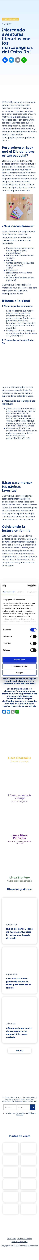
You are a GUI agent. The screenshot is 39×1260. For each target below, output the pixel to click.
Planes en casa (10, 19)
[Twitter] (11, 60)
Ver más (20, 1050)
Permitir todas (19, 660)
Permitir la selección (19, 666)
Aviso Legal (11, 1239)
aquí (20, 265)
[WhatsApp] (24, 60)
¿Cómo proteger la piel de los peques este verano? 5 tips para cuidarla (19, 1032)
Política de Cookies (24, 1239)
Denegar (19, 673)
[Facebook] (5, 60)
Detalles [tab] (21, 592)
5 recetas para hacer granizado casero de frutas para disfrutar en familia (18, 983)
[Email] (18, 60)
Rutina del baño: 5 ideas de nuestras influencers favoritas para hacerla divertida (19, 933)
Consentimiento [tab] (8, 592)
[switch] (33, 636)
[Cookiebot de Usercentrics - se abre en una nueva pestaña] (28, 585)
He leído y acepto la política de (20, 1114)
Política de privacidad (20, 1242)
